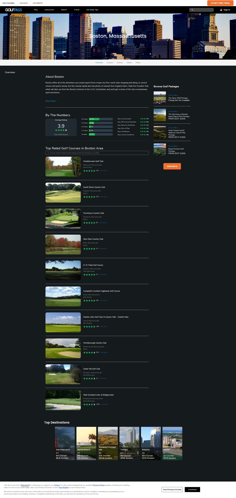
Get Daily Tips (92, 9)
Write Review (104, 171)
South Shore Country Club (94, 187)
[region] (118, 490)
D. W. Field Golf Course (93, 265)
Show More (50, 101)
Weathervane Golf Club (93, 161)
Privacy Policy (99, 485)
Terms (57, 485)
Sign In (227, 9)
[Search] (193, 10)
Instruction (49, 9)
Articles (120, 62)
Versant (25, 485)
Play (36, 9)
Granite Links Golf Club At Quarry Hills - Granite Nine (105, 317)
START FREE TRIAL (220, 3)
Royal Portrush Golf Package (176, 150)
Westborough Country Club (94, 343)
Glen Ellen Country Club (93, 239)
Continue (192, 489)
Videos (129, 62)
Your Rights (64, 487)
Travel (76, 9)
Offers (138, 62)
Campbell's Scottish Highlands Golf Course (101, 291)
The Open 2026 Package (178, 98)
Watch (64, 9)
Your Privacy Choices (172, 489)
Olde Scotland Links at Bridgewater (98, 395)
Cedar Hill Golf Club (91, 368)
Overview (99, 62)
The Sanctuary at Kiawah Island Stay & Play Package (178, 115)
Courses (110, 62)
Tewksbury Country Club (93, 213)
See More (172, 166)
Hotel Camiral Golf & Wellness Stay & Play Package (176, 132)
